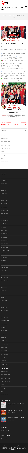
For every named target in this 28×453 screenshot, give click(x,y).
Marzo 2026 (4, 193)
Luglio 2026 (4, 180)
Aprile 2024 (3, 227)
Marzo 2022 (4, 300)
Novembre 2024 (4, 213)
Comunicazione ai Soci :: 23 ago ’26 (16, 403)
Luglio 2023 (4, 253)
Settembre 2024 (5, 220)
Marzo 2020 (4, 364)
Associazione (19, 49)
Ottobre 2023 (4, 247)
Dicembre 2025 (4, 203)
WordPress (14, 449)
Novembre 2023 (4, 243)
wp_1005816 (4, 49)
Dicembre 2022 (4, 273)
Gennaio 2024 (4, 237)
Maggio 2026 (4, 187)
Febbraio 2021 (4, 344)
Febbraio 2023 (4, 267)
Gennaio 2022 (4, 307)
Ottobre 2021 (4, 317)
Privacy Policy (4, 438)
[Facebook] (1, 430)
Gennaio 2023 (4, 270)
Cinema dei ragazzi (5, 145)
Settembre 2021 (5, 320)
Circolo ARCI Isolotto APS (12, 8)
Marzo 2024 (4, 230)
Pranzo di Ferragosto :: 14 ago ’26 (16, 410)
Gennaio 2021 (4, 347)
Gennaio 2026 (4, 200)
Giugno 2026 (4, 183)
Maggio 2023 (4, 257)
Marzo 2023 (4, 263)
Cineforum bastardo (6, 141)
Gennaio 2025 (4, 207)
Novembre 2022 (4, 277)
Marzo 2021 (4, 340)
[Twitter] (3, 430)
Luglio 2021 (4, 327)
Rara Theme (17, 448)
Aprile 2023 (3, 260)
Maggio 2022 (4, 294)
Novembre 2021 (4, 314)
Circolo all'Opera (5, 148)
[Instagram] (6, 430)
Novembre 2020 (4, 354)
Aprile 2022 (3, 297)
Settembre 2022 (5, 284)
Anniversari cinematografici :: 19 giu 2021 (20, 124)
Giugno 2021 (4, 330)
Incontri (3, 155)
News (2, 158)
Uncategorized (4, 161)
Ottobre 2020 (4, 357)
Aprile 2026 (3, 190)
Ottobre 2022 (4, 280)
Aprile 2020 (3, 360)
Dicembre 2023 (4, 240)
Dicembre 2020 (4, 350)
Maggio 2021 (4, 334)
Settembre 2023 (5, 250)
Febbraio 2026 (4, 197)
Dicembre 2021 (4, 310)
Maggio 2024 (4, 223)
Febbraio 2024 (4, 233)
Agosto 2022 (4, 287)
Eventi (24, 49)
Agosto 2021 (4, 324)
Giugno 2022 (4, 290)
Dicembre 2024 (4, 210)
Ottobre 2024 (4, 217)
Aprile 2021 (3, 337)
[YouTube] (8, 430)
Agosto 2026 (4, 177)
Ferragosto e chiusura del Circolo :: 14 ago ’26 (17, 418)
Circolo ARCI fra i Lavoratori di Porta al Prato (12, 68)
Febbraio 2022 (4, 304)
